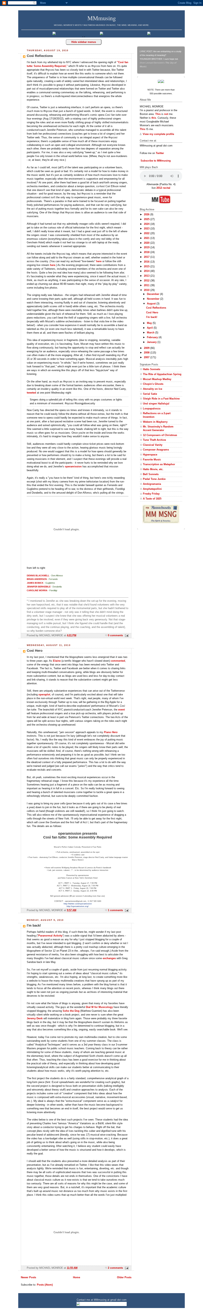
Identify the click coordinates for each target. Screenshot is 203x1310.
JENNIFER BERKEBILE (39, 586)
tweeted (31, 392)
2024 (147, 224)
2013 (147, 275)
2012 (147, 280)
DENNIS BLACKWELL (38, 575)
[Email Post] (126, 635)
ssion (89, 904)
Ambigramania (152, 484)
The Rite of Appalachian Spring (162, 374)
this (153, 117)
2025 (147, 219)
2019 (147, 247)
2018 (147, 252)
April (150, 327)
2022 (147, 233)
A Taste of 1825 (152, 498)
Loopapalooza (151, 408)
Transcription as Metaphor (159, 464)
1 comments (115, 910)
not (166, 114)
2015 (147, 266)
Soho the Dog (71, 1011)
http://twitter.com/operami (75, 904)
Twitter (160, 153)
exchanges (110, 958)
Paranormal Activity (50, 935)
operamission (73, 466)
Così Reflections (40, 56)
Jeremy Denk (35, 1018)
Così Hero (34, 651)
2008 (147, 352)
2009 (147, 348)
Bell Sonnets (151, 474)
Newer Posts (28, 1277)
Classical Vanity (152, 445)
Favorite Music (152, 459)
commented (118, 660)
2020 (147, 243)
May (150, 323)
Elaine (57, 660)
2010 (147, 290)
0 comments (115, 635)
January (152, 342)
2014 (147, 271)
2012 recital (163, 188)
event (121, 709)
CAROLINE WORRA (37, 590)
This (158, 114)
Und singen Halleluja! (156, 403)
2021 (147, 238)
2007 (147, 357)
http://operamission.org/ (78, 906)
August (151, 303)
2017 (147, 257)
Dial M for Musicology (99, 1007)
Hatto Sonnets (151, 369)
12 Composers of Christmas (160, 435)
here (99, 261)
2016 (147, 261)
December (153, 294)
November (153, 298)
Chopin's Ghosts (153, 384)
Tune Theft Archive (154, 440)
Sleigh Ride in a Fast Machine (161, 398)
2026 (147, 214)
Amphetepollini (152, 489)
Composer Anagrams (156, 449)
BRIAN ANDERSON (37, 579)
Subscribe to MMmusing (155, 160)
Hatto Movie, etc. (153, 469)
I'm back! (34, 925)
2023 (147, 228)
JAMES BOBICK (35, 583)
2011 (147, 285)
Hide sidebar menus (83, 41)
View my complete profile (158, 134)
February (153, 337)
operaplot (44, 694)
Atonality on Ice (152, 389)
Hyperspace (150, 454)
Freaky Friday (151, 493)
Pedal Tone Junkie (154, 479)
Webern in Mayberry (155, 422)
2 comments (115, 1268)
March (151, 332)
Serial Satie (150, 394)
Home (76, 1277)
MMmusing (101, 18)
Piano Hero (111, 732)
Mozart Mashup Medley (157, 379)
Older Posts (124, 1277)
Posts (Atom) (45, 1284)
